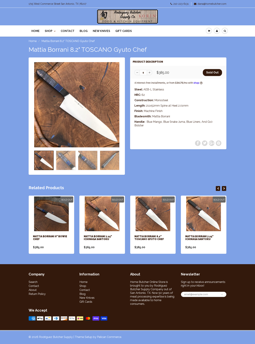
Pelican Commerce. (109, 337)
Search (33, 282)
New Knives (101, 31)
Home (35, 31)
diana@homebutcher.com (211, 3)
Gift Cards (123, 31)
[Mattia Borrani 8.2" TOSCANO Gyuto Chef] (77, 105)
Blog (84, 31)
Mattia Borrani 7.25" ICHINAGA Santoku (98, 238)
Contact (67, 31)
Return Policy (37, 294)
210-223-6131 (181, 3)
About (33, 290)
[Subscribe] (222, 294)
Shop (48, 31)
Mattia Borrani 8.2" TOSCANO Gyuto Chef (149, 238)
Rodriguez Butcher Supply (56, 337)
